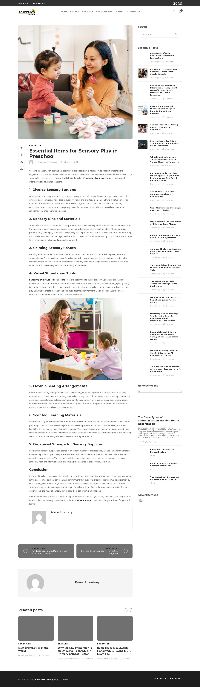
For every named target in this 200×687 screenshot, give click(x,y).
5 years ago (113, 659)
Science (120, 12)
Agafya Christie (102, 659)
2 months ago (155, 214)
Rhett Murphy (143, 442)
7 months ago (74, 659)
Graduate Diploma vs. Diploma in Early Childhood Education (50, 552)
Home (64, 12)
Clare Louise (22, 656)
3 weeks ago (154, 62)
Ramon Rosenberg (41, 162)
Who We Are (39, 3)
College (74, 12)
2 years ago (53, 162)
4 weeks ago (154, 99)
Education (87, 12)
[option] (36, 636)
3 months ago (155, 359)
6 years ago (31, 656)
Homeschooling (104, 12)
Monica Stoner (63, 659)
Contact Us (24, 3)
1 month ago (154, 133)
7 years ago (153, 442)
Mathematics (133, 12)
